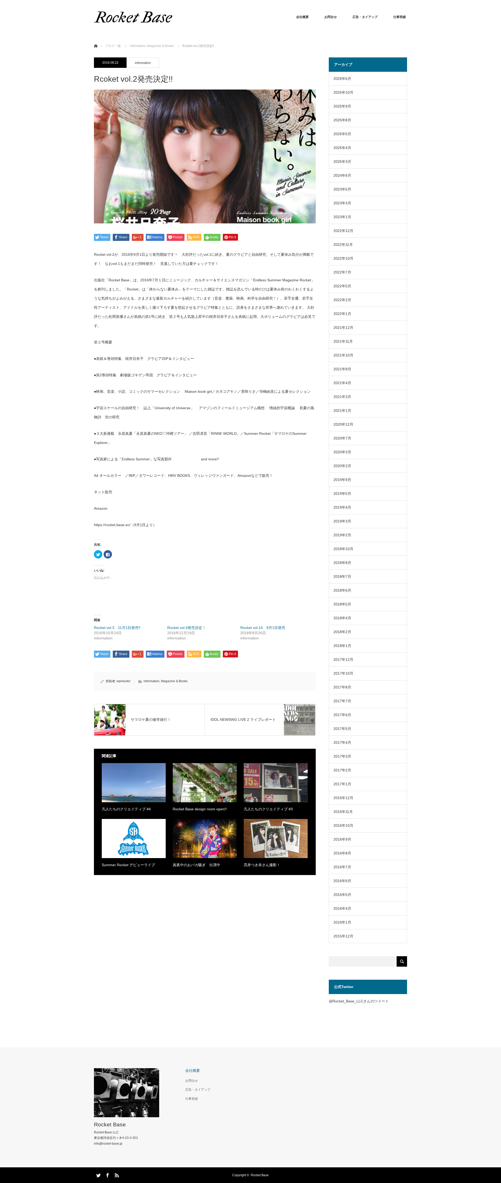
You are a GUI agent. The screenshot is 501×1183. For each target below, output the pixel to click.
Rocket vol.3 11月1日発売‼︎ (117, 628)
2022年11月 (343, 244)
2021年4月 (342, 383)
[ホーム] (95, 40)
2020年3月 (342, 452)
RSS (116, 1174)
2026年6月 (342, 78)
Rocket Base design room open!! (200, 809)
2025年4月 (342, 148)
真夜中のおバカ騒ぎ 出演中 (196, 865)
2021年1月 (342, 410)
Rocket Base (110, 1124)
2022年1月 (342, 314)
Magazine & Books (174, 681)
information (143, 63)
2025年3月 (342, 161)
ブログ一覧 (113, 46)
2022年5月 (342, 286)
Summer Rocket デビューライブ (128, 865)
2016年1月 (342, 922)
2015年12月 (343, 936)
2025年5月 (342, 134)
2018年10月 (343, 549)
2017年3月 (342, 756)
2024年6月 (342, 175)
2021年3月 (342, 397)
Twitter (98, 1174)
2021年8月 (342, 369)
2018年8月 (342, 563)
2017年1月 (342, 784)
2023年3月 (342, 203)
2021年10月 (343, 355)
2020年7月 (342, 438)
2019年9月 (342, 480)
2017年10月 (343, 673)
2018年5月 (342, 604)
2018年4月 (342, 618)
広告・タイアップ (365, 17)
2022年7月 (342, 272)
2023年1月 (342, 217)
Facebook (107, 1174)
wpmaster (123, 681)
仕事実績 (399, 17)
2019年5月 (342, 493)
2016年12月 (343, 798)
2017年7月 (342, 701)
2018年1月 (342, 646)
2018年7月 (342, 576)
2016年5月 (342, 895)
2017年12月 (343, 659)
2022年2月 (342, 300)
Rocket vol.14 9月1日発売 (262, 628)
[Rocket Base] (133, 17)
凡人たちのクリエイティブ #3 (268, 809)
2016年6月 (342, 881)
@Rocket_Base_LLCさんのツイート (359, 1001)
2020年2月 (342, 466)
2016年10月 (343, 825)
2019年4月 (342, 507)
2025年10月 (343, 92)
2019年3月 (342, 521)
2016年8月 (342, 853)
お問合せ (330, 17)
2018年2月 (342, 632)
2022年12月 (343, 231)
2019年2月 (342, 535)
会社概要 (302, 17)
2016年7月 (342, 867)
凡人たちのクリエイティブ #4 (126, 809)
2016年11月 (343, 812)
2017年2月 (342, 770)
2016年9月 (342, 839)
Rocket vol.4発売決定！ (186, 628)
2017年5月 (342, 729)
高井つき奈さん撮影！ (262, 865)
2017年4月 (342, 742)
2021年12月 (343, 327)
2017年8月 (342, 687)
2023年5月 (342, 189)
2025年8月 (342, 120)
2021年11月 (343, 341)
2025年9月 (342, 106)
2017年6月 (342, 715)
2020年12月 (343, 424)
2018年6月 (342, 590)
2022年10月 (343, 258)
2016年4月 (342, 908)
